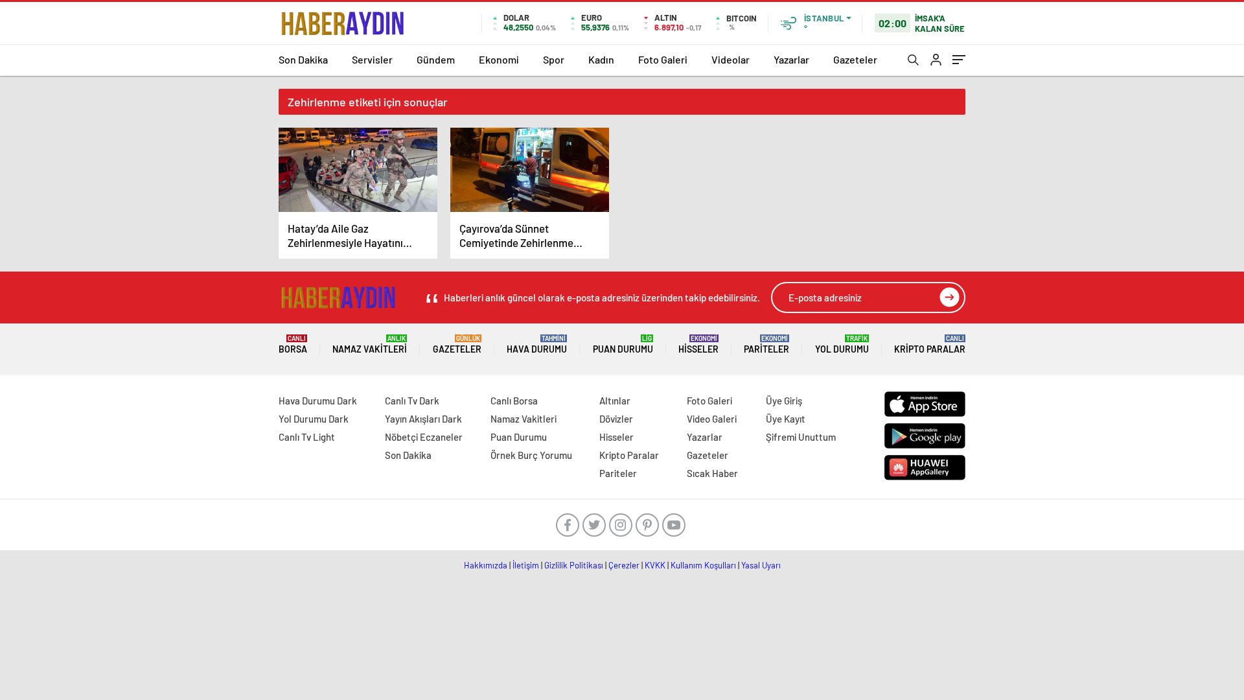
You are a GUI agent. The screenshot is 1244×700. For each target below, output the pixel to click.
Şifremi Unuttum (801, 437)
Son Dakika (303, 59)
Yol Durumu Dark (314, 419)
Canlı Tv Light (307, 437)
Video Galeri (712, 419)
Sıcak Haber (712, 473)
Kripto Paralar (929, 344)
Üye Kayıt (785, 419)
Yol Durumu (842, 344)
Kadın (601, 59)
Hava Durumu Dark (318, 400)
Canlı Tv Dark (412, 400)
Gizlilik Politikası (573, 565)
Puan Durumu (623, 344)
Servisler (372, 59)
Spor (553, 59)
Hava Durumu (537, 344)
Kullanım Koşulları (703, 565)
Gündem (436, 59)
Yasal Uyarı (761, 565)
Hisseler (698, 344)
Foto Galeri (662, 59)
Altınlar (614, 400)
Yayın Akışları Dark (423, 419)
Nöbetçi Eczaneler (424, 437)
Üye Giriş (784, 400)
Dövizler (616, 419)
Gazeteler (855, 59)
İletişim (526, 565)
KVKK (655, 565)
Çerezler (623, 565)
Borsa (293, 344)
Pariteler (766, 344)
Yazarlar (791, 59)
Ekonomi (499, 59)
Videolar (730, 59)
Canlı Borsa (514, 400)
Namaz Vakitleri (369, 344)
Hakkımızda (485, 565)
